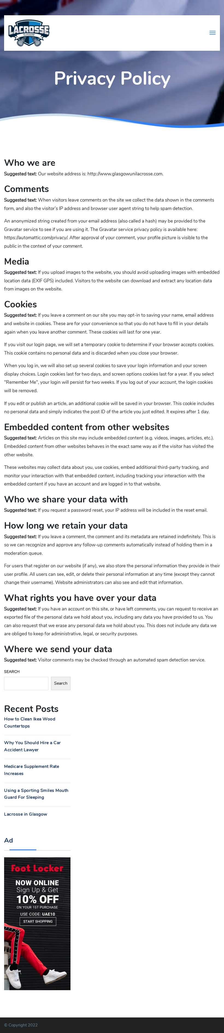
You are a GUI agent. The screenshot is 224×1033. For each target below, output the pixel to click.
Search (12, 671)
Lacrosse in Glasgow (25, 814)
